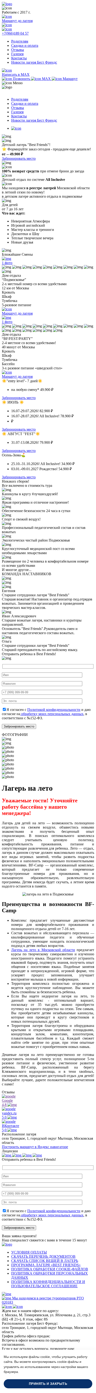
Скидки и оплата (24, 45)
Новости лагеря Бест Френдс (34, 62)
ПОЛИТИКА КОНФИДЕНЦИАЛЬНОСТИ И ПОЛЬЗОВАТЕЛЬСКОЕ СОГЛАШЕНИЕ (48, 1284)
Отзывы (17, 50)
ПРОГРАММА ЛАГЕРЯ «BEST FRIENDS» (46, 1265)
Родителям (19, 41)
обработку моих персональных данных (51, 714)
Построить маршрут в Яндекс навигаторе (35, 1147)
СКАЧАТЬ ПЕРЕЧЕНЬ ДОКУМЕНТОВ (43, 1256)
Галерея (17, 54)
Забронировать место (19, 158)
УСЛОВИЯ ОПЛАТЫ (29, 1252)
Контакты (19, 58)
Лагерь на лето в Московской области (43, 950)
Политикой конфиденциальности (53, 710)
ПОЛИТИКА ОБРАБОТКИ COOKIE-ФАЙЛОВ (49, 1269)
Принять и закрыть (48, 1384)
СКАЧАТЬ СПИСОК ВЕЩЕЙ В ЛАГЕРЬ (44, 1261)
